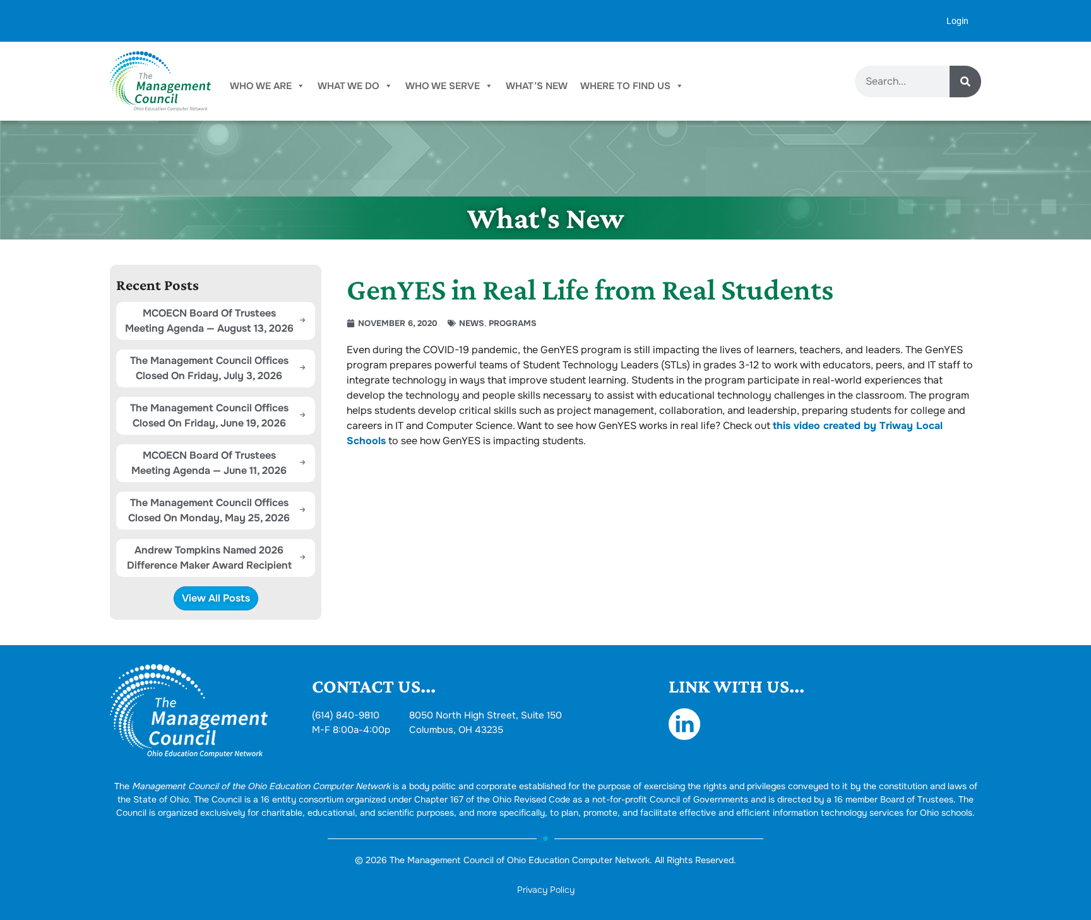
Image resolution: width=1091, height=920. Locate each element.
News (471, 323)
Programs (513, 323)
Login (957, 21)
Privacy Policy (546, 889)
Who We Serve (442, 86)
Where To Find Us (625, 86)
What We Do (348, 86)
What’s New (537, 86)
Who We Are (261, 86)
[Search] (965, 81)
